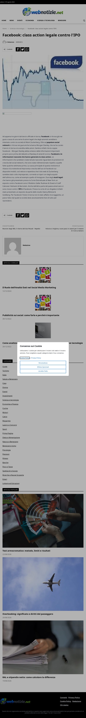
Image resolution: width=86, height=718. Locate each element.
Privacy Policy (36, 358)
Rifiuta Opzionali (43, 367)
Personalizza (43, 363)
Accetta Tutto (43, 371)
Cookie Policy (24, 358)
